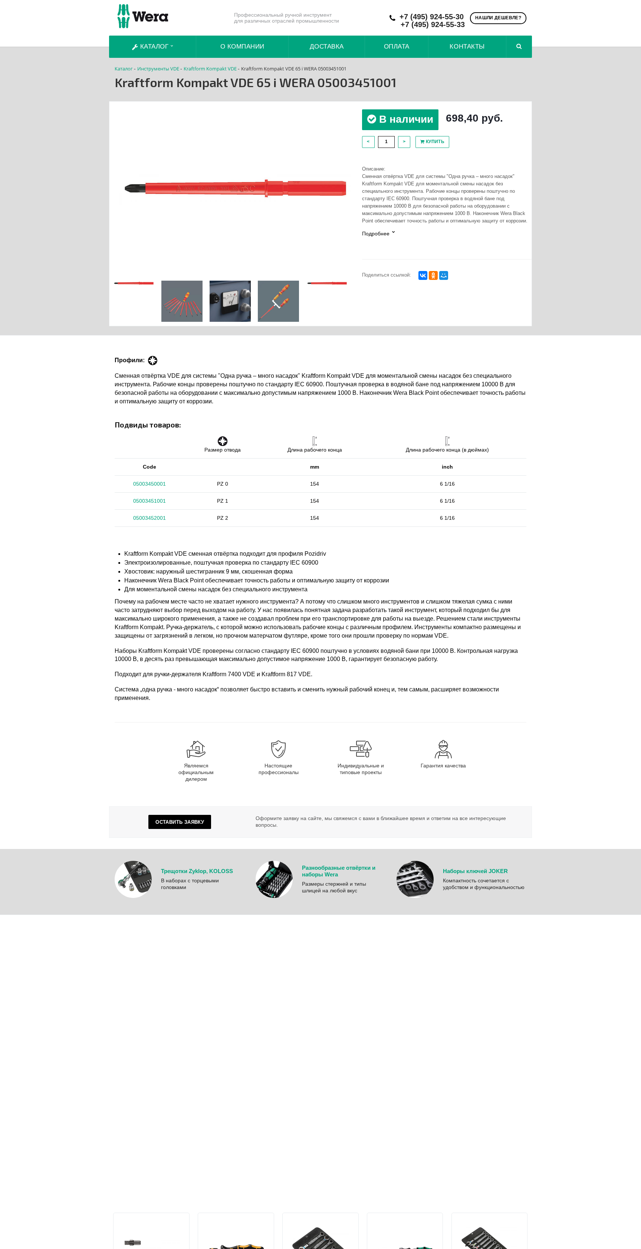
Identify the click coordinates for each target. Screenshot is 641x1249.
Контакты (467, 46)
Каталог (154, 46)
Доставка (327, 46)
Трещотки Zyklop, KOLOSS (197, 871)
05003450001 (149, 484)
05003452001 (149, 518)
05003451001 (149, 501)
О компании (242, 46)
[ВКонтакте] (422, 275)
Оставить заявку (179, 822)
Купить (434, 141)
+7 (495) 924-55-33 (433, 25)
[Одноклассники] (433, 275)
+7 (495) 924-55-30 (432, 17)
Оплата (397, 46)
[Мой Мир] (443, 275)
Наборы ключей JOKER (475, 871)
